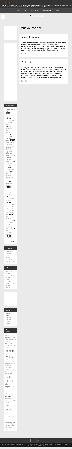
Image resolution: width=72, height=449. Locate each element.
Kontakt (57, 10)
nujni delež (8, 341)
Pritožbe (8, 321)
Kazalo (25, 10)
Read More (24, 54)
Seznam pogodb (46, 10)
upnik (11, 398)
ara (10, 335)
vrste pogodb (10, 400)
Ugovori (8, 323)
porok (12, 361)
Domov (18, 10)
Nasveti (8, 314)
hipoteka (13, 337)
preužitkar (7, 375)
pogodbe (10, 356)
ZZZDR (6, 429)
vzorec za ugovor (9, 427)
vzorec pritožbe (9, 425)
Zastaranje (26, 62)
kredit (6, 339)
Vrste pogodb (34, 10)
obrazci (12, 346)
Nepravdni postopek (31, 37)
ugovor (8, 395)
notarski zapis (12, 339)
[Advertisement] (10, 72)
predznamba (12, 369)
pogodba (10, 350)
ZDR (14, 427)
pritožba (8, 377)
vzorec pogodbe (10, 423)
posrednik (10, 363)
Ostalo (7, 315)
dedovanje (7, 337)
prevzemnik (12, 375)
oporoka (7, 348)
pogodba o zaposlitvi (9, 354)
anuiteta (7, 335)
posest (6, 363)
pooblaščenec (8, 361)
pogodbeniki (7, 360)
